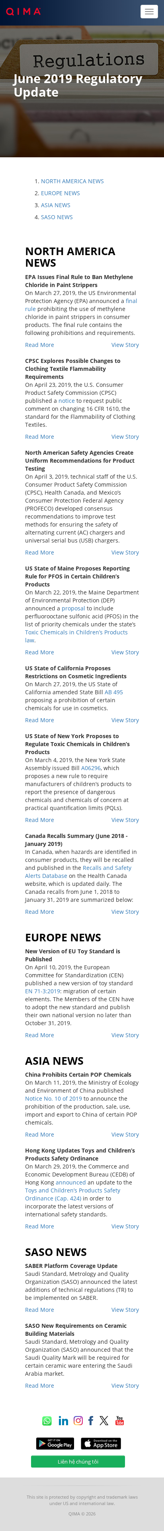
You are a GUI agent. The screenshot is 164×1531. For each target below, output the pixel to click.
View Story (125, 345)
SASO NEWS (57, 217)
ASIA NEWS (55, 205)
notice (67, 400)
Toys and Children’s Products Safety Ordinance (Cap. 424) (72, 1194)
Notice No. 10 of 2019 (53, 1098)
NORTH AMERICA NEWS (72, 181)
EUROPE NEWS (60, 193)
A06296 (91, 768)
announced (71, 1182)
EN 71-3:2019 (42, 991)
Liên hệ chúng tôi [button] (78, 1461)
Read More (39, 345)
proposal (73, 608)
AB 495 (114, 692)
